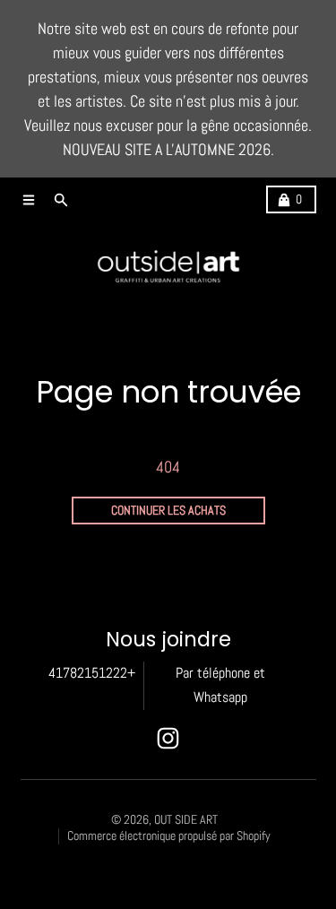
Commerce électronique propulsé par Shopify (169, 836)
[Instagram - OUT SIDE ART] (168, 738)
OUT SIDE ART (186, 819)
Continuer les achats (168, 510)
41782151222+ (91, 673)
